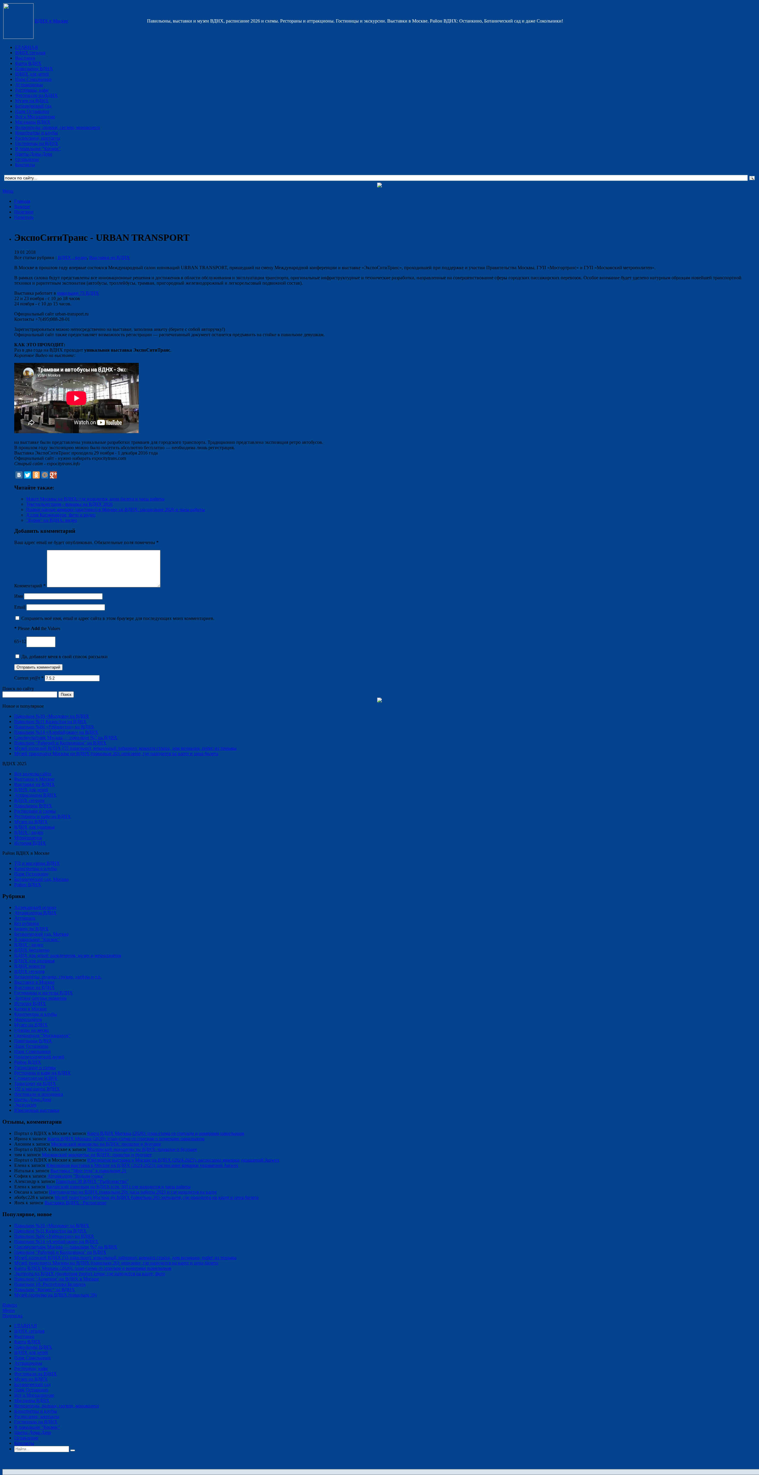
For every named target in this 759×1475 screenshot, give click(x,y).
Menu (7, 191)
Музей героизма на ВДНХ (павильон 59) (55, 1294)
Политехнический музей (39, 1056)
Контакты (25, 164)
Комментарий (30, 585)
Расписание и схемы (35, 811)
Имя (18, 596)
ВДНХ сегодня (30, 52)
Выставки (25, 57)
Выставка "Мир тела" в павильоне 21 (88, 1170)
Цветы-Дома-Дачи (33, 154)
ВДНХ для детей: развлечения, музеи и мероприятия (67, 955)
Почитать (24, 217)
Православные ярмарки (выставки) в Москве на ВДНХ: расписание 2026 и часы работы (115, 509)
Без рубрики (26, 923)
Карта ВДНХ (28, 63)
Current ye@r (29, 677)
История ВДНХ (30, 843)
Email (19, 607)
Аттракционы (29, 84)
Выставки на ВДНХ (109, 257)
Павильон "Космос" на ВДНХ (44, 1289)
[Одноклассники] (36, 475)
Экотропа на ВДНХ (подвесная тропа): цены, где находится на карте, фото (89, 1273)
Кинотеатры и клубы (36, 132)
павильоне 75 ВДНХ (78, 293)
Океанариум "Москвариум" (42, 1035)
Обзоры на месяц (31, 1030)
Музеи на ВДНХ (32, 100)
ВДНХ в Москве (51, 20)
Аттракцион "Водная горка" (76, 1176)
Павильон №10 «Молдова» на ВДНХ (51, 716)
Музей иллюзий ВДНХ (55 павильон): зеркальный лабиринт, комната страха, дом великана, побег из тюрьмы (125, 748)
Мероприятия (28, 837)
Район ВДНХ (27, 884)
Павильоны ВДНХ (34, 68)
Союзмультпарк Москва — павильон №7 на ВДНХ (65, 737)
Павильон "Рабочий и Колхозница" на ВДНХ (60, 742)
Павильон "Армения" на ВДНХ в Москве (56, 1278)
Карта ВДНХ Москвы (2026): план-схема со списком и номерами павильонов (165, 1133)
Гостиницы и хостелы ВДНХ (43, 992)
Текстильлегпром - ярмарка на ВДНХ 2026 (69, 504)
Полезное (24, 211)
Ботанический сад (33, 106)
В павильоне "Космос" (38, 148)
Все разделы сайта (32, 773)
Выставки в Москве (34, 779)
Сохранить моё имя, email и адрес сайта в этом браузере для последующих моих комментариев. (117, 618)
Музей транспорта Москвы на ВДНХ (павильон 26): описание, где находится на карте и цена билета (116, 753)
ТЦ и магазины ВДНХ (37, 863)
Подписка (12, 1315)
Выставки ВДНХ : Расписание (75, 1202)
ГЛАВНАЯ (26, 47)
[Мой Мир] (44, 475)
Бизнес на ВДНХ (31, 928)
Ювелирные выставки (36, 1110)
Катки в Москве (30, 1008)
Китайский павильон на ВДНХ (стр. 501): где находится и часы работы (118, 1186)
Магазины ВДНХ (32, 122)
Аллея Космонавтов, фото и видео (60, 514)
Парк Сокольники (33, 79)
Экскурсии (25, 1104)
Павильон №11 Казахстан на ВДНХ (50, 721)
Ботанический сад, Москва (41, 879)
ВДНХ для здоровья (34, 827)
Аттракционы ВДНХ (35, 795)
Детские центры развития (40, 998)
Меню (8, 1310)
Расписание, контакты (37, 138)
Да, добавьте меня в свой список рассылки (64, 656)
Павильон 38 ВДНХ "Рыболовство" (92, 1181)
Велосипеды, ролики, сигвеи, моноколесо (57, 127)
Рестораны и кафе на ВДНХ (42, 816)
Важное (22, 206)
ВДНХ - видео (72, 257)
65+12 (20, 641)
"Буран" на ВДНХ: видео (51, 520)
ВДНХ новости (29, 966)
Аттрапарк (25, 918)
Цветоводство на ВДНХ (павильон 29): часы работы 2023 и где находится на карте (133, 1192)
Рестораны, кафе (32, 90)
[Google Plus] (53, 475)
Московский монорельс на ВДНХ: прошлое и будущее (106, 1143)
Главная (22, 201)
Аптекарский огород (35, 907)
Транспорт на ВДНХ (35, 1083)
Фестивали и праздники (38, 1094)
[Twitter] (27, 475)
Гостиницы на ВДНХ (36, 143)
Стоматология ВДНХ (36, 1078)
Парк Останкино (32, 111)
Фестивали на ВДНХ (36, 95)
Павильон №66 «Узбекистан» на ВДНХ (54, 726)
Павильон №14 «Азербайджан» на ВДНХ (56, 732)
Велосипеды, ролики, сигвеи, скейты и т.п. (58, 976)
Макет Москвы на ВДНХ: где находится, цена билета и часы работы (95, 498)
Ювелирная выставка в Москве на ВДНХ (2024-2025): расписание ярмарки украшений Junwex (183, 1160)
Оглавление (27, 159)
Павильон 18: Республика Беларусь (50, 1284)
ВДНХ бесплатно (32, 950)
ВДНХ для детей (32, 73)
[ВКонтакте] (19, 475)
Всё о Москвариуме (35, 116)
